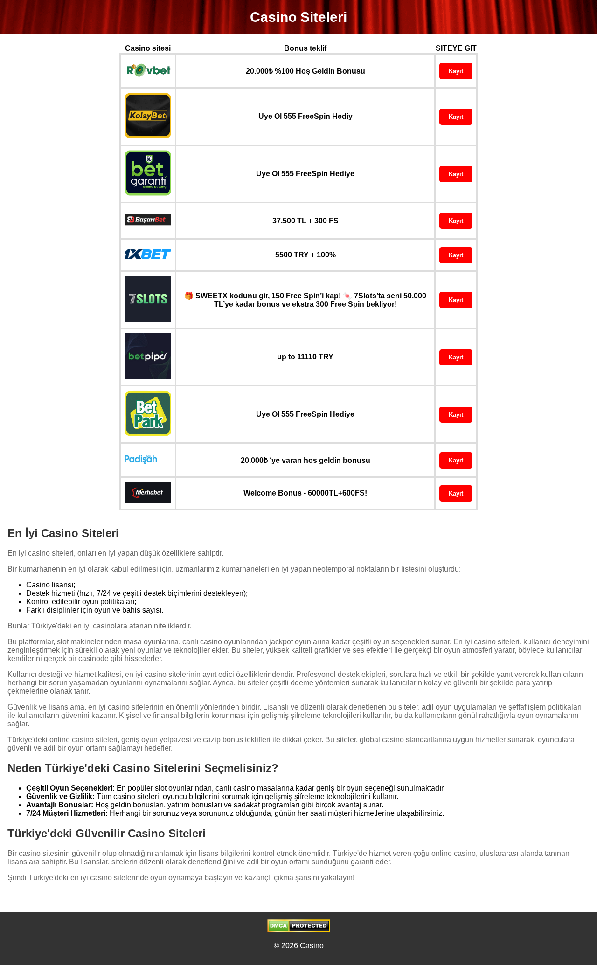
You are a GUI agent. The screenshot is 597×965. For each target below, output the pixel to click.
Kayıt (456, 71)
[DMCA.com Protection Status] (298, 930)
